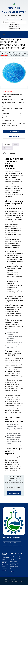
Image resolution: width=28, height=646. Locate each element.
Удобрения (9, 52)
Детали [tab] (15, 144)
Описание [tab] (7, 144)
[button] (4, 34)
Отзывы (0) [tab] (7, 148)
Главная (2, 52)
